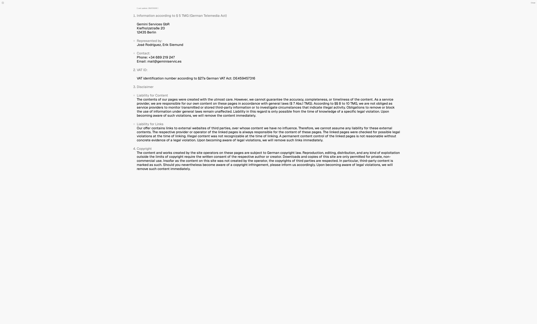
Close (533, 3)
